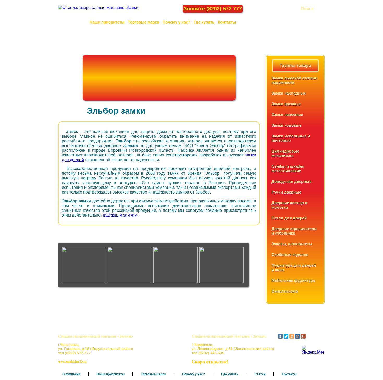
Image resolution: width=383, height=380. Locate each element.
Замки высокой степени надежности (294, 80)
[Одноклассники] (291, 336)
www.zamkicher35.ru (72, 361)
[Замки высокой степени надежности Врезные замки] (130, 265)
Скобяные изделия (289, 254)
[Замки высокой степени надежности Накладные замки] (85, 265)
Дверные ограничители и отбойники (294, 230)
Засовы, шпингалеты (291, 244)
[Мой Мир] (297, 336)
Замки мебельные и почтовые (290, 138)
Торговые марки (143, 22)
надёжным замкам (119, 215)
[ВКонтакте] (280, 336)
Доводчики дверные (291, 181)
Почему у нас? (176, 22)
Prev (63, 265)
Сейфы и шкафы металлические (287, 168)
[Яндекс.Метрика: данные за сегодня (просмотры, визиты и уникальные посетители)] (313, 350)
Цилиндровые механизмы (285, 153)
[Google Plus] (303, 336)
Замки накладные (288, 93)
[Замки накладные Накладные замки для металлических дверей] (222, 265)
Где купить (204, 22)
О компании (74, 22)
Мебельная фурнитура (293, 280)
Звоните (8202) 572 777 (212, 8)
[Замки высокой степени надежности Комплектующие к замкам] (176, 265)
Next (243, 265)
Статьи (260, 374)
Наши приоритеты (107, 22)
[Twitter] (286, 336)
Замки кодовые (286, 125)
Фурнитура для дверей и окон (293, 267)
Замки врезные (286, 104)
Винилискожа (284, 291)
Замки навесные (287, 114)
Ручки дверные (286, 192)
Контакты (227, 22)
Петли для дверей (289, 218)
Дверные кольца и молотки (289, 205)
